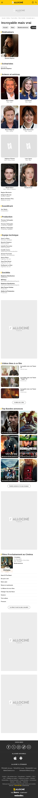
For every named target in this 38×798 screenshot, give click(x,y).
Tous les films (14, 18)
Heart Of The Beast (6, 575)
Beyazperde (29, 768)
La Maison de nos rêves (7, 588)
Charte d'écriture (24, 780)
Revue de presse (14, 780)
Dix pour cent (5, 578)
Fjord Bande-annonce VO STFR (10, 480)
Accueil (3, 18)
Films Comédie (21, 18)
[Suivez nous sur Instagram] (19, 747)
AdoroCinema (7, 770)
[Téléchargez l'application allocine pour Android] (22, 758)
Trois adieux (4, 598)
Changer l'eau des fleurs (8, 591)
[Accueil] (17, 2)
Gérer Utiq (18, 782)
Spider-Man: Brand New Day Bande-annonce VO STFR (28, 480)
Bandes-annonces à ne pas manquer (19, 486)
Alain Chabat (9, 100)
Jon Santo (4, 209)
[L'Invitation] (7, 564)
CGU (33, 776)
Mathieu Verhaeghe (7, 227)
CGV (4, 778)
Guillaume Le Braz (6, 265)
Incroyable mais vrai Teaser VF (28, 367)
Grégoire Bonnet (6, 195)
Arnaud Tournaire (6, 253)
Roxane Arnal (28, 187)
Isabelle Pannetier (6, 246)
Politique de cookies (12, 778)
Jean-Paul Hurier (6, 261)
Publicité (28, 776)
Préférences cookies (24, 778)
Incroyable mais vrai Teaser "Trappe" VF (28, 378)
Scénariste (4, 67)
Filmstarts (4, 768)
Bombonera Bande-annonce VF (28, 456)
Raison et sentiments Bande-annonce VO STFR (28, 432)
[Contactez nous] (29, 747)
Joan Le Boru (5, 238)
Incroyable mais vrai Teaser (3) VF (28, 389)
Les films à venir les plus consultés (19, 607)
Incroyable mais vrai (30, 18)
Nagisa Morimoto (6, 192)
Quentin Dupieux (9, 58)
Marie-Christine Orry (7, 198)
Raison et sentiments (7, 585)
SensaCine (16, 768)
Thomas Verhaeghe (7, 220)
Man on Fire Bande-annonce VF (10, 456)
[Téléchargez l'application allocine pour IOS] (16, 758)
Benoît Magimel (9, 129)
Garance (3, 595)
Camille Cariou (5, 250)
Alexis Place (5, 257)
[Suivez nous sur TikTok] (24, 747)
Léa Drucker (28, 100)
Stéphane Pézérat (10, 158)
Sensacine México (25, 770)
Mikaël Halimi (9, 187)
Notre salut (4, 582)
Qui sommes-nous (12, 776)
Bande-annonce (18, 563)
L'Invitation (17, 557)
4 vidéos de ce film (19, 402)
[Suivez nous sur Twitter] (14, 747)
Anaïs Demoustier (28, 129)
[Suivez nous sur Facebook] (9, 747)
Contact (4, 776)
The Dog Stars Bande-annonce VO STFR (10, 432)
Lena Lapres (28, 158)
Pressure (3, 601)
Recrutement (21, 776)
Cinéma (8, 18)
